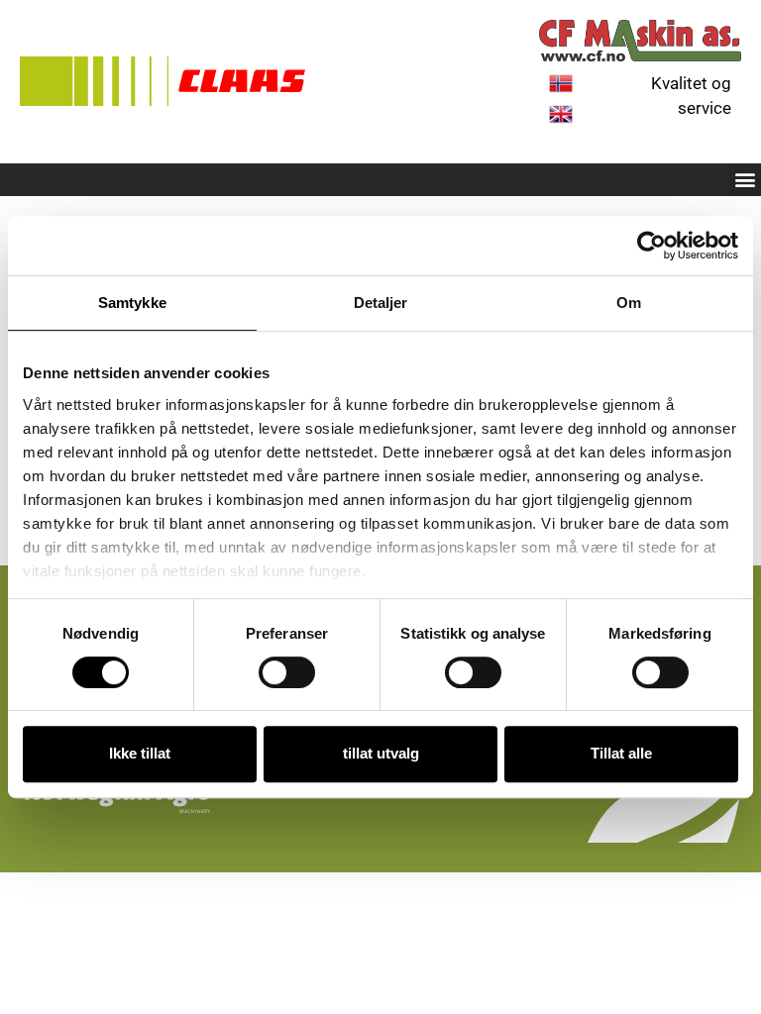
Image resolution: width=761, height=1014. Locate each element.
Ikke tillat (139, 753)
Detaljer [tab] (381, 302)
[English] (561, 120)
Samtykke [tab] (132, 302)
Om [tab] (628, 302)
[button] (744, 179)
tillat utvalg (381, 753)
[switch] (287, 672)
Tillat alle (621, 753)
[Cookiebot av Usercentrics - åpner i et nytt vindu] (651, 245)
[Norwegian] (561, 89)
